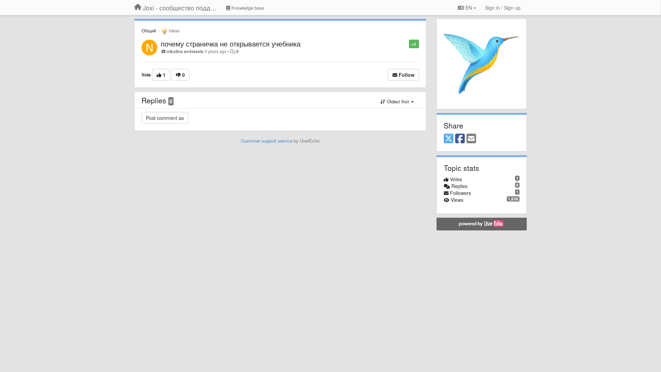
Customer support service (266, 140)
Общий (148, 30)
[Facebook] (460, 139)
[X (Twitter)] (448, 139)
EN (468, 7)
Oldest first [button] (398, 101)
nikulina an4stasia (185, 51)
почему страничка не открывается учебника (231, 44)
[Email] (471, 139)
